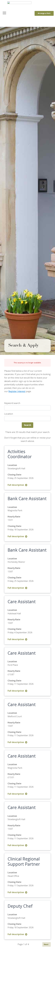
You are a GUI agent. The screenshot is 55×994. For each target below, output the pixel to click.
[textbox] (6, 418)
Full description (16, 484)
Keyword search (12, 403)
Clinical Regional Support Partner (24, 861)
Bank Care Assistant (27, 498)
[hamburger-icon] (4, 13)
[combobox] (27, 418)
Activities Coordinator (20, 454)
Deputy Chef (20, 906)
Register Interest (16, 391)
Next (46, 944)
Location (8, 413)
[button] (44, 13)
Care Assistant (22, 601)
